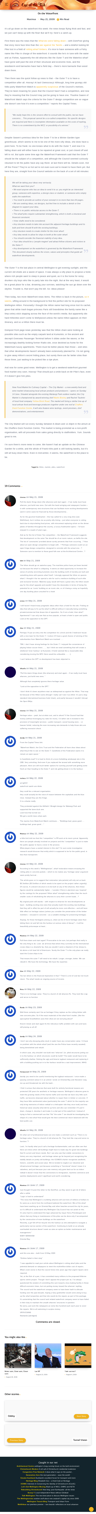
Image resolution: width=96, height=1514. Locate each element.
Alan (21, 971)
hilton (41, 467)
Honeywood (24, 1072)
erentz (22, 601)
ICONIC (24, 1484)
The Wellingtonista (25, 1498)
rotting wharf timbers (36, 49)
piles (53, 467)
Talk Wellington (28, 1496)
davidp (22, 738)
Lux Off (37, 1371)
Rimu (22, 989)
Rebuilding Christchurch (31, 1490)
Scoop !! (31, 1493)
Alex (21, 628)
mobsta (23, 778)
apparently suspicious (47, 87)
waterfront (61, 467)
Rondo (22, 1007)
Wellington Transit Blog (37, 1501)
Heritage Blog (32, 1481)
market (47, 467)
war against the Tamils (51, 45)
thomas (23, 497)
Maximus (23, 936)
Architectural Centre (25, 1466)
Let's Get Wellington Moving (33, 1487)
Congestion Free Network (33, 1472)
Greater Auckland (27, 1478)
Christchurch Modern (29, 1469)
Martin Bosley (60, 398)
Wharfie (23, 668)
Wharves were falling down (52, 41)
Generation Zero (33, 1475)
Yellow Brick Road (41, 401)
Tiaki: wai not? (70, 1371)
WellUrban (22, 1504)
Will (21, 561)
